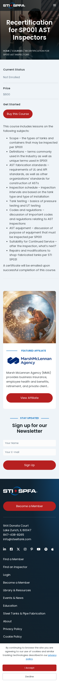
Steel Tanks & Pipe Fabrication (24, 613)
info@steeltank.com (17, 539)
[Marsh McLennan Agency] (29, 361)
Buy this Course (18, 114)
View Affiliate (29, 398)
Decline (29, 676)
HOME (6, 50)
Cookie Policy (12, 637)
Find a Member (13, 559)
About (7, 621)
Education (10, 606)
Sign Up (29, 465)
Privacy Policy (12, 629)
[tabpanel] (30, 198)
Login (6, 575)
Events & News (13, 598)
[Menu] (53, 4)
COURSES (17, 50)
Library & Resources (17, 590)
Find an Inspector (15, 567)
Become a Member (16, 583)
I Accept (29, 667)
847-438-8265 (13, 535)
